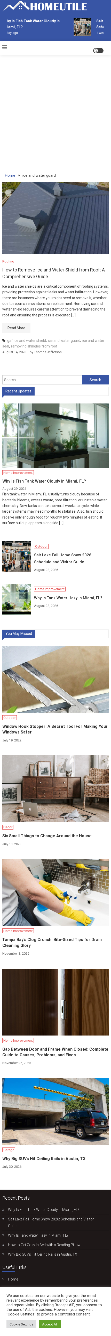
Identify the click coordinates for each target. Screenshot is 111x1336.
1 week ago (101, 33)
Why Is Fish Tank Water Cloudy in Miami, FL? (44, 481)
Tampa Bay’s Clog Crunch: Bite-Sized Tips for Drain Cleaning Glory (52, 942)
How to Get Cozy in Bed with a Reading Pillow (44, 1245)
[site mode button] (98, 50)
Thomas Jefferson (48, 352)
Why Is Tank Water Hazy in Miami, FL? (68, 598)
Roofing (8, 261)
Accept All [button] (50, 1324)
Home (13, 1279)
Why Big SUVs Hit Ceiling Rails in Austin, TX (43, 1158)
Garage (8, 1150)
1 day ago (8, 33)
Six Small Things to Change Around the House (47, 835)
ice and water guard (64, 340)
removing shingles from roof (34, 346)
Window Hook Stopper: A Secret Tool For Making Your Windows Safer (55, 729)
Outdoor (41, 546)
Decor (7, 827)
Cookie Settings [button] (21, 1324)
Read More (16, 328)
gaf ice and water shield (26, 340)
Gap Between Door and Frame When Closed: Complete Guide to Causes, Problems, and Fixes (55, 1052)
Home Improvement (18, 473)
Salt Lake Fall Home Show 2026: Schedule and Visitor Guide (63, 558)
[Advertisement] (55, 111)
